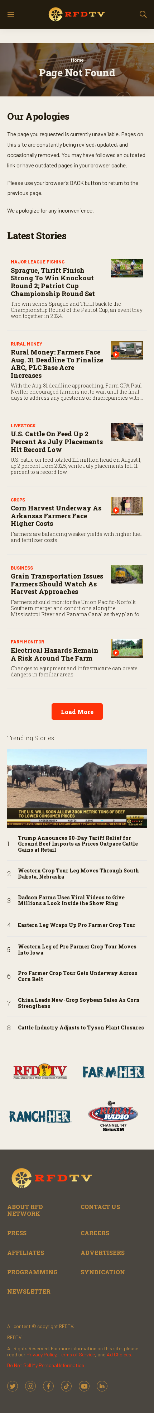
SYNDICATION (103, 1272)
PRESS (17, 1232)
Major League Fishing (37, 262)
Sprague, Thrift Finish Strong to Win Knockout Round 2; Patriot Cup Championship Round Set (53, 282)
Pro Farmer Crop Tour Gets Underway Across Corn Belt (78, 976)
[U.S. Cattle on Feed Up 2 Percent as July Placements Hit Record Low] (127, 432)
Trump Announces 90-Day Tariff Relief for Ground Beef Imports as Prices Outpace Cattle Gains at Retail (78, 844)
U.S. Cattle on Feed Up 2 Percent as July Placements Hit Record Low (57, 441)
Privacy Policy (41, 1354)
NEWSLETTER (28, 1291)
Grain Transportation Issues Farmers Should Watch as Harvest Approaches (57, 584)
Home (77, 60)
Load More (77, 711)
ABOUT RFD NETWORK (25, 1210)
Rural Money (26, 344)
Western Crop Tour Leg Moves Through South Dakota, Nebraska (78, 874)
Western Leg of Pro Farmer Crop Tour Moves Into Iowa (77, 950)
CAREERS (95, 1232)
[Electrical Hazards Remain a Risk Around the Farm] (127, 648)
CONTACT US (100, 1206)
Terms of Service (77, 1354)
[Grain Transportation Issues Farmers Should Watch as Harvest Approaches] (127, 574)
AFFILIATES (25, 1252)
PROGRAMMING (32, 1272)
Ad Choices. (119, 1354)
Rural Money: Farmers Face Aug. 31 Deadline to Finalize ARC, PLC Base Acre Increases (57, 364)
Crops (18, 500)
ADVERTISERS (103, 1252)
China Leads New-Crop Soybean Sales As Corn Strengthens (79, 1003)
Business (22, 568)
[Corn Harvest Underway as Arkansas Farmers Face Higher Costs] (127, 506)
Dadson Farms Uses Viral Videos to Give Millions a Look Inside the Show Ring (71, 901)
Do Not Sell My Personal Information (45, 1365)
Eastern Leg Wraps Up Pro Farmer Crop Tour (76, 925)
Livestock (23, 425)
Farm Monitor (27, 641)
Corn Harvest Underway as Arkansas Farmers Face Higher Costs (56, 516)
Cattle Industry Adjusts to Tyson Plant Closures (81, 1028)
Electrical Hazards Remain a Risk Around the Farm (54, 654)
